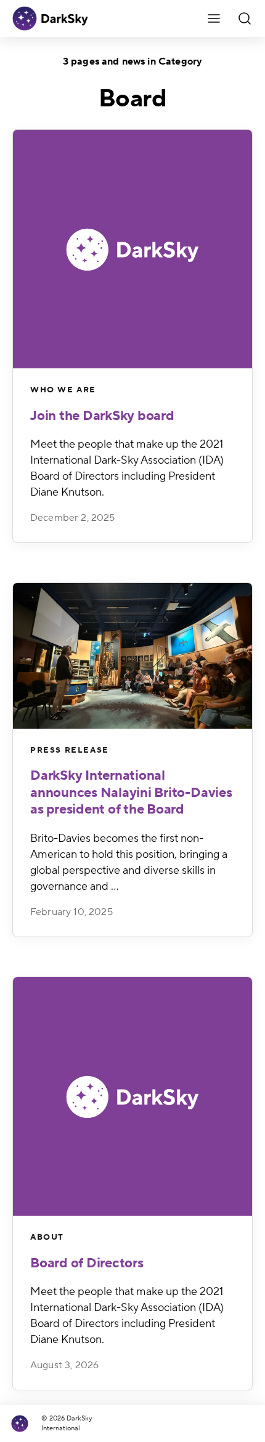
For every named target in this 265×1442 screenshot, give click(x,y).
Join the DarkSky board (102, 415)
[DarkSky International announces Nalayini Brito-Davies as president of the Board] (132, 655)
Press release (69, 750)
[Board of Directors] (132, 1096)
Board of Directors (87, 1263)
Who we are (63, 390)
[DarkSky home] (24, 1424)
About (47, 1237)
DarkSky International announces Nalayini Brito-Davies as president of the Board (131, 792)
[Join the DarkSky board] (132, 249)
